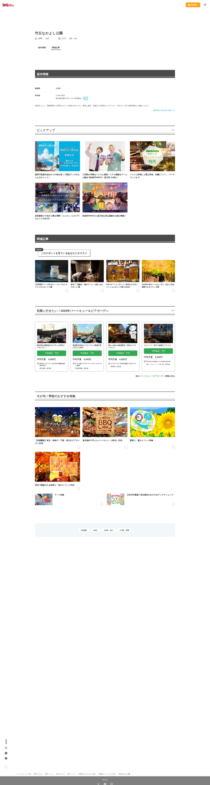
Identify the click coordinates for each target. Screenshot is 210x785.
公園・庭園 (125, 530)
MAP (85, 98)
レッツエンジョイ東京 (24, 774)
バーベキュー (146, 376)
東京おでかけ (60, 774)
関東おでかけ (38, 774)
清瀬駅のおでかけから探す (87, 774)
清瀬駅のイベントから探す (107, 774)
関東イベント (49, 774)
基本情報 (42, 74)
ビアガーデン (159, 376)
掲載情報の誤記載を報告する (164, 110)
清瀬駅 (84, 530)
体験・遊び (109, 530)
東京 (96, 530)
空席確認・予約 (51, 353)
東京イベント (71, 774)
